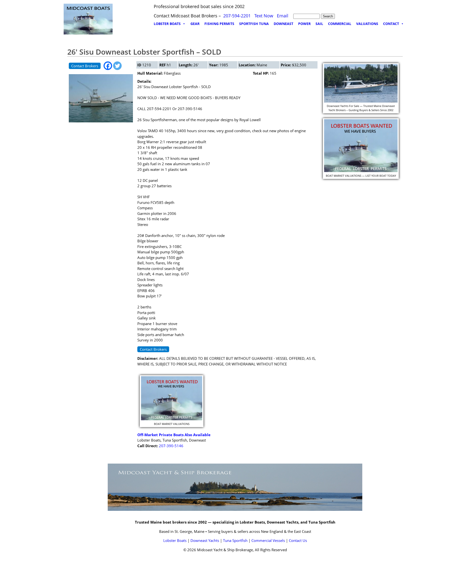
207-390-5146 (171, 445)
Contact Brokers (84, 65)
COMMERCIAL (339, 23)
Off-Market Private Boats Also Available (174, 434)
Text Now (263, 16)
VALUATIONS (367, 23)
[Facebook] (108, 65)
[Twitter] (117, 65)
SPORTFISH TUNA (254, 23)
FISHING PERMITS (219, 23)
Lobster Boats (175, 540)
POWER (304, 23)
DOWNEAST (283, 23)
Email (282, 16)
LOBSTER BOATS (167, 23)
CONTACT (391, 23)
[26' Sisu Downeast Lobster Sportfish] (101, 123)
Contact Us (298, 540)
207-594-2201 (237, 16)
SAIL (319, 23)
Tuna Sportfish (235, 540)
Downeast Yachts (204, 540)
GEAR (195, 23)
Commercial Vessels (268, 540)
